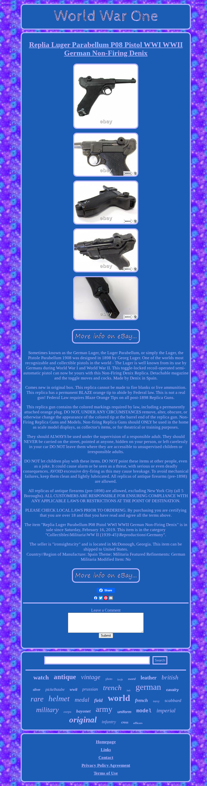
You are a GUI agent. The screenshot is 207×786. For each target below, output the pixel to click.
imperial (166, 710)
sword (132, 679)
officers (137, 722)
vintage (90, 677)
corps (67, 712)
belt (129, 690)
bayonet (83, 711)
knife (120, 679)
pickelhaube (55, 689)
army (104, 709)
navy (156, 701)
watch (41, 677)
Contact (105, 757)
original (83, 719)
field (98, 700)
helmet (59, 698)
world (119, 698)
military (47, 710)
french (141, 700)
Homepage (106, 741)
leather (149, 678)
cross (124, 722)
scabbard (173, 700)
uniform (124, 712)
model (143, 711)
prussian (90, 689)
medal (82, 700)
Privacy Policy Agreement (106, 765)
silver (36, 690)
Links (106, 749)
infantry (109, 721)
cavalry (172, 690)
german (148, 687)
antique (65, 677)
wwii (73, 689)
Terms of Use (106, 773)
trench (112, 687)
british (170, 677)
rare (37, 699)
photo (109, 679)
